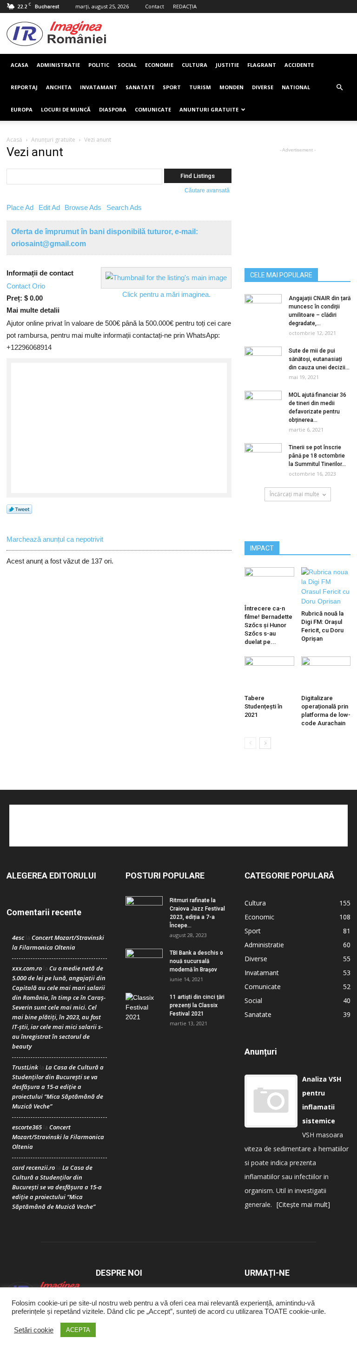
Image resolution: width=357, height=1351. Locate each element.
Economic (259, 916)
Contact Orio (26, 286)
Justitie (227, 64)
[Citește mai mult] (303, 1204)
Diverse (262, 87)
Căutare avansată (207, 190)
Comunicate (153, 109)
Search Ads (124, 207)
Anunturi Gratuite (208, 109)
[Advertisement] (228, 33)
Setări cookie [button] (33, 1330)
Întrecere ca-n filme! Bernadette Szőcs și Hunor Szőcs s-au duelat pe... (268, 625)
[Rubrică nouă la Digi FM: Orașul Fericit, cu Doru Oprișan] (326, 586)
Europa (22, 109)
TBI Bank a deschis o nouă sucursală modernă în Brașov (196, 961)
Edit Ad (49, 207)
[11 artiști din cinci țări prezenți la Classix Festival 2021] (144, 1007)
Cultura (194, 64)
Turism (200, 87)
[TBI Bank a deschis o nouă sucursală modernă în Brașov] (144, 962)
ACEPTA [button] (78, 1329)
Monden (231, 87)
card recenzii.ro (33, 1167)
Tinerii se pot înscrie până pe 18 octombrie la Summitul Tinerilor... (317, 455)
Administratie (58, 64)
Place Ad (20, 207)
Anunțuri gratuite (53, 140)
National (296, 87)
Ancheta (59, 87)
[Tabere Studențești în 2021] (269, 673)
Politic (98, 64)
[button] (339, 87)
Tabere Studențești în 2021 (263, 706)
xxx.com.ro (27, 968)
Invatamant (98, 87)
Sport (172, 87)
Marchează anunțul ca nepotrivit (55, 539)
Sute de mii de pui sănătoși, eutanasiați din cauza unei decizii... (319, 359)
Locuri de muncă (66, 109)
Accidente (299, 64)
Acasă (14, 140)
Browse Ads (83, 207)
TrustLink (25, 1067)
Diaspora (112, 109)
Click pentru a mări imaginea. (166, 294)
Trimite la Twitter (19, 510)
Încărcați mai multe (294, 494)
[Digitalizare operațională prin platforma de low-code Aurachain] (326, 673)
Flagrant (261, 64)
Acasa (19, 64)
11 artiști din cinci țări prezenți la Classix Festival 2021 (197, 1005)
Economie (159, 64)
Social (127, 64)
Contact (154, 6)
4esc (18, 937)
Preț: (14, 298)
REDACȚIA (185, 6)
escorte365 (27, 1127)
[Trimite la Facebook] (20, 529)
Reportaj (24, 87)
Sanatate (140, 87)
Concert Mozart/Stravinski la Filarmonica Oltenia (58, 1137)
